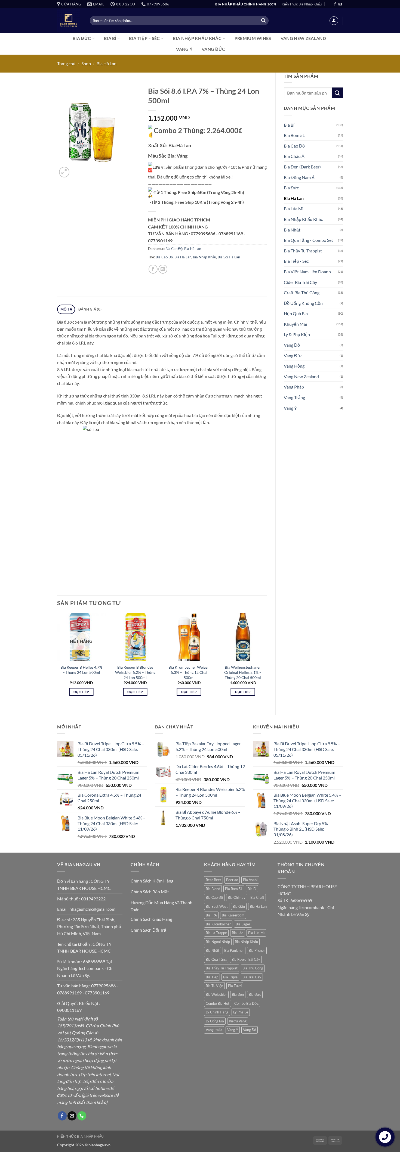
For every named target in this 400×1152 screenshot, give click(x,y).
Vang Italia (214, 1030)
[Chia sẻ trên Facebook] (153, 269)
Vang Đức (213, 49)
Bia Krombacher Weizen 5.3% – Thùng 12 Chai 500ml (189, 672)
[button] (334, 20)
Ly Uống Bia (215, 1021)
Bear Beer (213, 880)
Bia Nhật (292, 229)
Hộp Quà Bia (296, 313)
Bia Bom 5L (294, 135)
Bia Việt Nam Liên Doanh (307, 271)
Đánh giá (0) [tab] (89, 309)
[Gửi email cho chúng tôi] (340, 4)
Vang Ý (184, 49)
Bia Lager (243, 924)
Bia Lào (237, 933)
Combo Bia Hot (217, 1003)
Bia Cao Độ (294, 145)
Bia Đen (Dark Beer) (302, 166)
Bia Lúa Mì (293, 208)
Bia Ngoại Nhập (218, 942)
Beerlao (232, 880)
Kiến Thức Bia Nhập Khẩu (302, 4)
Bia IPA (211, 915)
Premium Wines (253, 38)
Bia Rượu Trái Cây (246, 959)
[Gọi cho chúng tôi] (81, 1115)
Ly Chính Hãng (217, 1012)
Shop (86, 63)
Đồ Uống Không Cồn (303, 303)
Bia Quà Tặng (216, 959)
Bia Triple (230, 977)
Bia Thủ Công (252, 968)
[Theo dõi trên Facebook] (335, 4)
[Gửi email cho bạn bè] (162, 269)
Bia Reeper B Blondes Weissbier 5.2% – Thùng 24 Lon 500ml (135, 672)
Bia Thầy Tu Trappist (303, 250)
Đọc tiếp (81, 692)
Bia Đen (238, 994)
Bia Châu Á (294, 156)
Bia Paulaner (234, 950)
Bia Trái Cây (251, 977)
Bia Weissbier (216, 994)
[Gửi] (263, 20)
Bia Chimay (236, 897)
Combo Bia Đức (246, 1003)
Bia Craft (257, 897)
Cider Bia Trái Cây (300, 282)
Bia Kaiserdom (233, 915)
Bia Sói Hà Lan (229, 257)
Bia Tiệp (212, 977)
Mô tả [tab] (66, 309)
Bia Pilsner (257, 950)
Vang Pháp (294, 386)
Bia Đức (82, 38)
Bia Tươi (235, 986)
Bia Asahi (250, 880)
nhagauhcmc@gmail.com (92, 909)
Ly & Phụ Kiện (297, 334)
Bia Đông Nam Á (299, 177)
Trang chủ (66, 63)
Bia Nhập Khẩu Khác (197, 38)
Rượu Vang (238, 1021)
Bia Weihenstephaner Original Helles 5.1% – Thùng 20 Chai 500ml (242, 672)
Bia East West (217, 906)
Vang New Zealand (303, 38)
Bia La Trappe (216, 933)
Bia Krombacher (218, 924)
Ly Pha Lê (240, 1012)
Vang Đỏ (292, 345)
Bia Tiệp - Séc (296, 261)
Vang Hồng (294, 365)
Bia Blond (213, 889)
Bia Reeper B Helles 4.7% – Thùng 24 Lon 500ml (81, 670)
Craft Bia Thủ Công (301, 292)
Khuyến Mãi (295, 324)
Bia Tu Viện (214, 986)
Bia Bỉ (110, 38)
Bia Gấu (239, 906)
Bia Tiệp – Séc (144, 38)
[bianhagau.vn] (69, 20)
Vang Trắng (294, 397)
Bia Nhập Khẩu (204, 257)
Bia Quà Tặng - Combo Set (308, 240)
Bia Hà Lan (106, 63)
